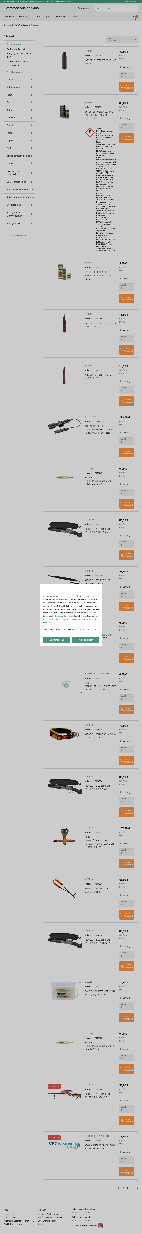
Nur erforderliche (56, 640)
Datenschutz (76, 629)
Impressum (91, 629)
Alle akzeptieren (86, 640)
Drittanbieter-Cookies (61, 616)
